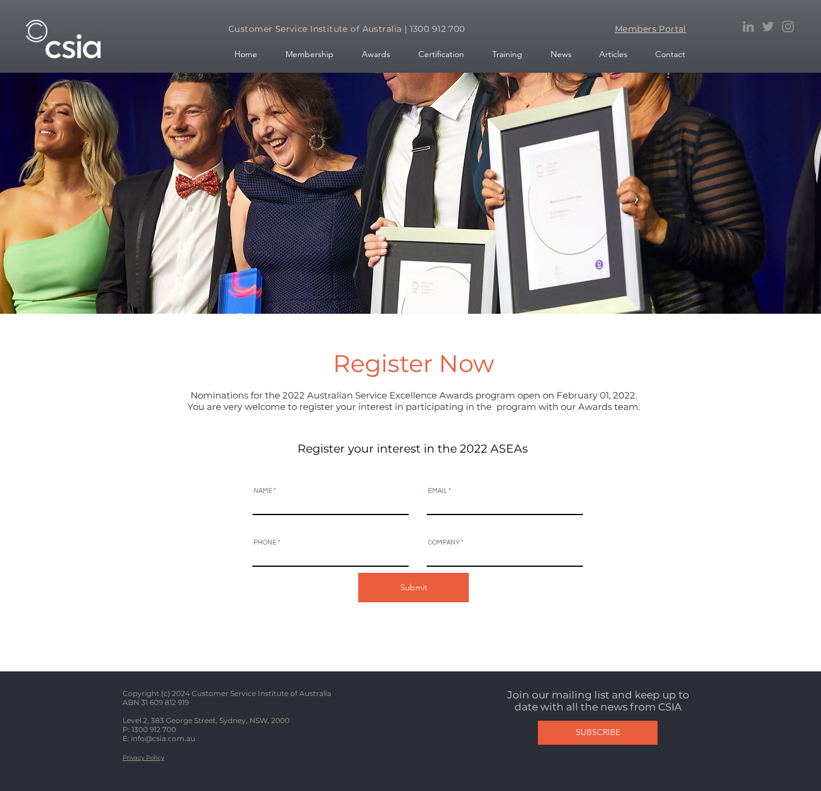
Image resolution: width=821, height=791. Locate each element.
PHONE (265, 542)
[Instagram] (788, 26)
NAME (263, 490)
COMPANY (444, 542)
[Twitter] (768, 26)
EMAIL (437, 490)
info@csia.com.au (163, 738)
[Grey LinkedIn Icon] (748, 26)
